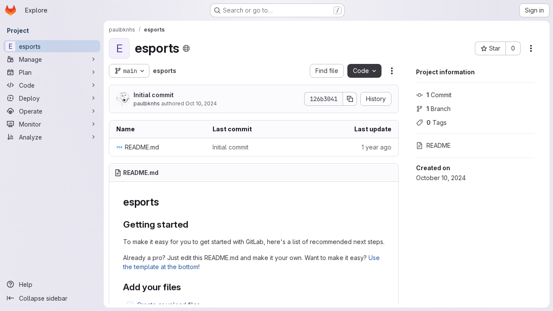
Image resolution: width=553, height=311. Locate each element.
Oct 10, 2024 (201, 103)
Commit (438, 94)
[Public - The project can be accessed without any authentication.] (186, 48)
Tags (436, 122)
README (438, 145)
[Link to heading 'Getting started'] (193, 224)
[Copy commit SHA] (350, 99)
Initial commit (153, 94)
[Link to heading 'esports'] (164, 202)
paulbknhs (146, 103)
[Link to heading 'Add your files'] (186, 287)
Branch (438, 108)
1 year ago (376, 147)
